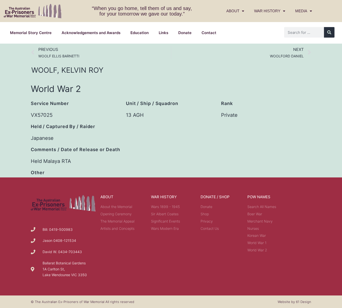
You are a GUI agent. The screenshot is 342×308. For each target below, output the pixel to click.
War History (267, 11)
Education (139, 32)
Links (163, 32)
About (232, 11)
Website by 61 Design (294, 302)
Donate (185, 32)
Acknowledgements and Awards (91, 32)
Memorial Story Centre (31, 32)
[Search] (329, 32)
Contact (209, 32)
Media (301, 11)
